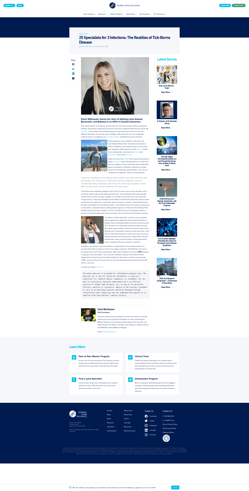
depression (112, 155)
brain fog (129, 155)
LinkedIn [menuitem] (153, 430)
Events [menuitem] (126, 419)
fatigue (139, 149)
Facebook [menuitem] (153, 416)
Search (8, 5)
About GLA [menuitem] (130, 14)
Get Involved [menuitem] (144, 14)
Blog (20, 5)
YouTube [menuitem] (153, 435)
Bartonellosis (115, 137)
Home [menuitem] (81, 34)
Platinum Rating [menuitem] (168, 432)
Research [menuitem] (102, 14)
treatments (116, 162)
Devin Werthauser (87, 46)
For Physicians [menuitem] (158, 14)
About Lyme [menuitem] (128, 411)
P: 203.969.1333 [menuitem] (168, 416)
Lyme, (107, 137)
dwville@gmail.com (109, 332)
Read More (166, 92)
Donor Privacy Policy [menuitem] (170, 424)
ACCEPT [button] (175, 487)
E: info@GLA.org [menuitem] (168, 420)
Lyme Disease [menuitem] (88, 14)
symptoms (85, 131)
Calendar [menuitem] (127, 423)
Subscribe (225, 5)
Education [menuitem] (110, 427)
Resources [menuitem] (128, 427)
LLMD (126, 159)
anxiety (136, 152)
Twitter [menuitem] (152, 421)
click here (99, 267)
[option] (96, 363)
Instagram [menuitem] (153, 426)
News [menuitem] (109, 419)
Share (73, 60)
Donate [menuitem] (109, 411)
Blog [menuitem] (86, 34)
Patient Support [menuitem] (116, 14)
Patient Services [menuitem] (130, 431)
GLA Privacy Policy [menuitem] (169, 428)
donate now (239, 5)
